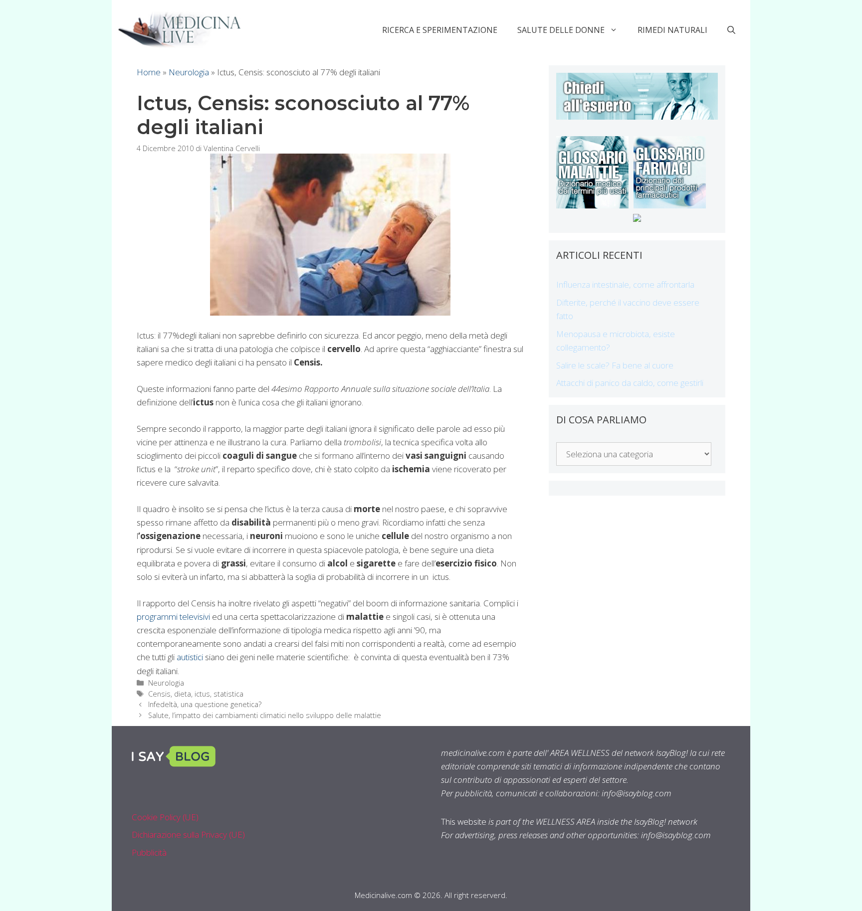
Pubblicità (149, 852)
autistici (190, 657)
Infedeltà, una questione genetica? (204, 704)
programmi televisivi (173, 616)
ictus (202, 694)
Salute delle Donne (561, 29)
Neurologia (189, 72)
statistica (228, 694)
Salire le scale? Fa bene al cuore (614, 365)
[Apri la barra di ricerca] (731, 29)
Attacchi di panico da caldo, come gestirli (629, 382)
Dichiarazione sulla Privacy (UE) (188, 834)
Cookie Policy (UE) (165, 817)
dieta (182, 694)
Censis (159, 694)
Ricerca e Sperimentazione (439, 29)
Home (149, 72)
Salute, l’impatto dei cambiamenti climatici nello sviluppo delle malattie (264, 715)
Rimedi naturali (672, 29)
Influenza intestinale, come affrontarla (625, 284)
